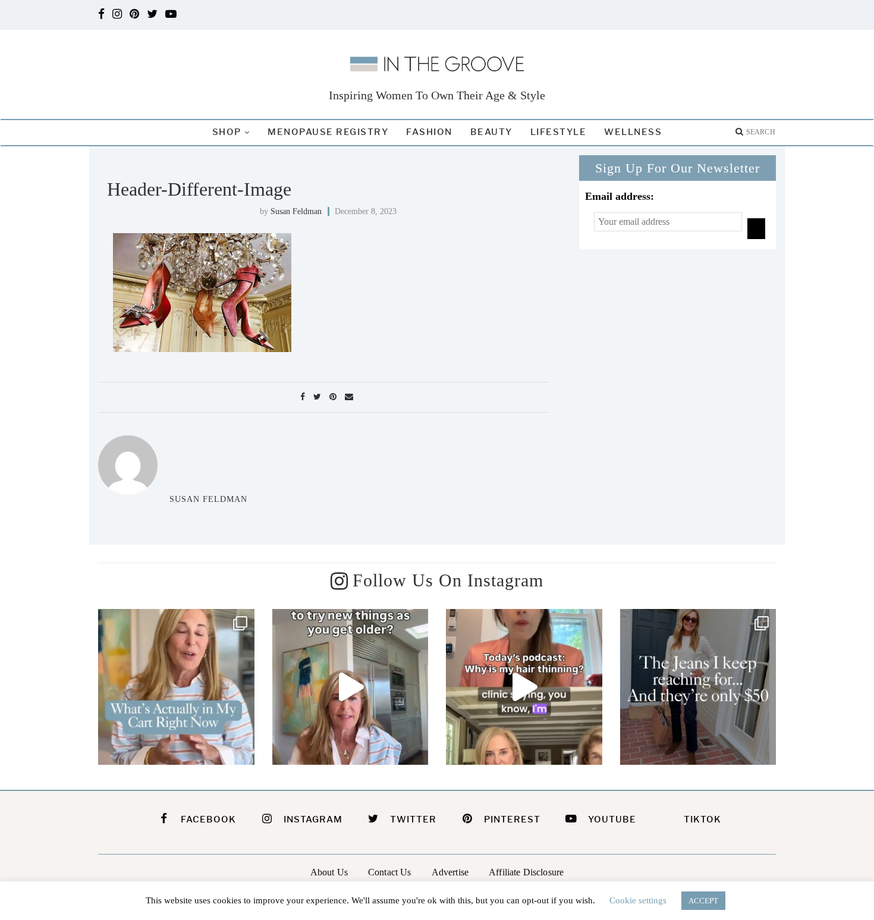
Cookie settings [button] (637, 900)
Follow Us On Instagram (448, 580)
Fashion (429, 132)
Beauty (491, 132)
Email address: (619, 196)
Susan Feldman (296, 211)
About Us (329, 872)
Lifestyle (558, 132)
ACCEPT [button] (703, 900)
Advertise (450, 872)
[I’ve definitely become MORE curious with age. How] (350, 687)
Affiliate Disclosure (526, 872)
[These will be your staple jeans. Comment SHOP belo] (698, 687)
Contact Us (389, 872)
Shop (226, 132)
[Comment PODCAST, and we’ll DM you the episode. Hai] (524, 687)
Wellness (633, 132)
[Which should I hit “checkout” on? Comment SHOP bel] (176, 687)
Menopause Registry (328, 132)
